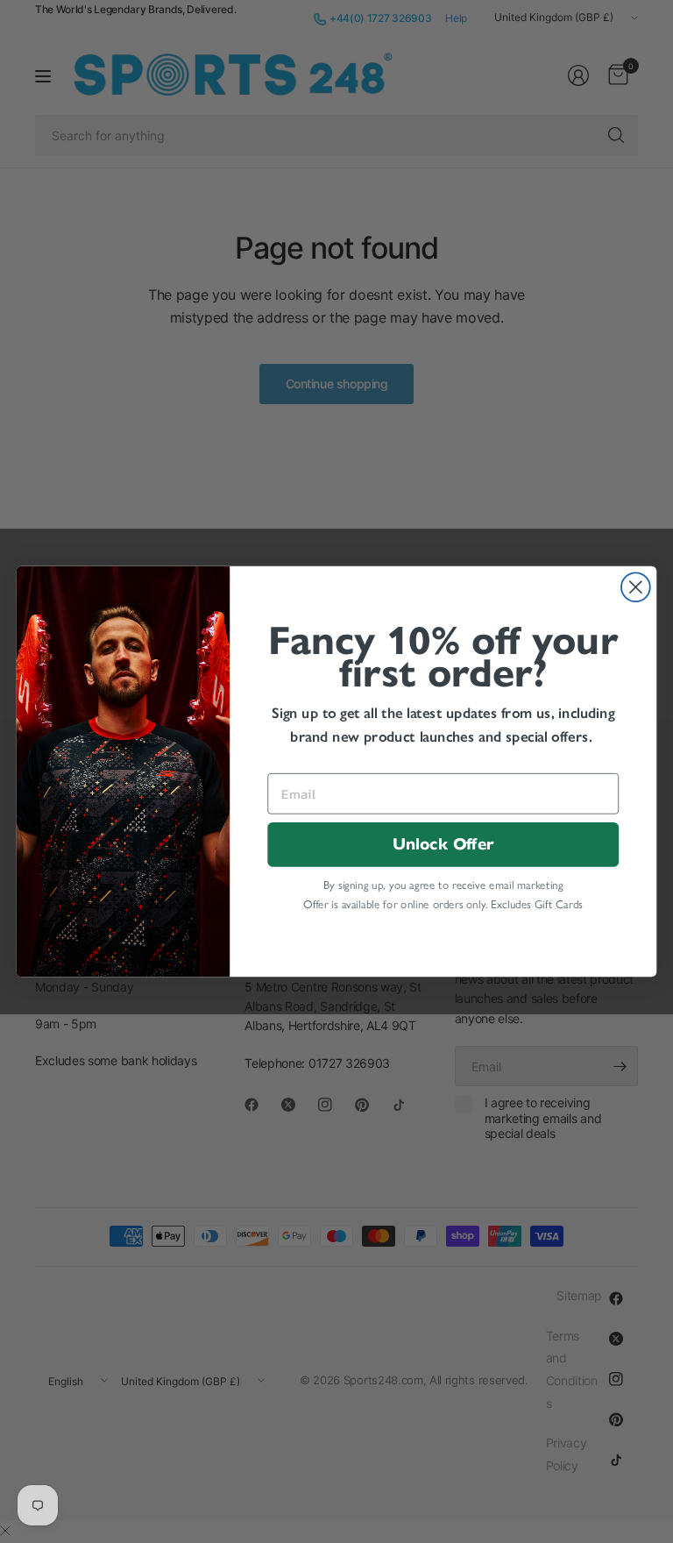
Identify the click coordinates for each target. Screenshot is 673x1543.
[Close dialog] (635, 586)
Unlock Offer (443, 845)
